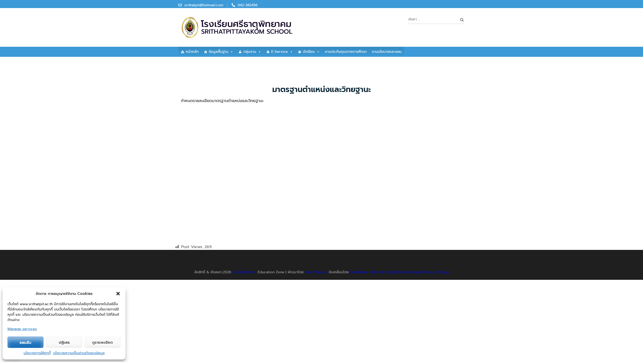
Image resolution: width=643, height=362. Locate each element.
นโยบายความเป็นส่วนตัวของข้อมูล (79, 353)
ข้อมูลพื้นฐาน (218, 51)
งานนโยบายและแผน (387, 51)
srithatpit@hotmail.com (203, 5)
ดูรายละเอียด (102, 342)
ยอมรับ (25, 342)
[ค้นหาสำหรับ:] (432, 19)
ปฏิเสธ (64, 342)
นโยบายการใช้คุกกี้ (37, 353)
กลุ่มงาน (249, 51)
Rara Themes (316, 272)
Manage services (22, 329)
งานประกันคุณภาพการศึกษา (346, 51)
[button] (118, 293)
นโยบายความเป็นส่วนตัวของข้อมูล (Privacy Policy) (409, 272)
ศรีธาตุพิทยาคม (244, 272)
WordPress (358, 272)
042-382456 (248, 5)
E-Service (279, 51)
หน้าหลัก (192, 51)
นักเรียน (309, 51)
